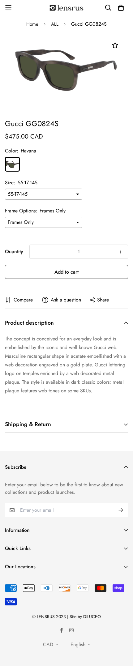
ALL (54, 24)
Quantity (14, 251)
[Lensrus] (66, 8)
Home (32, 24)
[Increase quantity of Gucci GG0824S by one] (121, 252)
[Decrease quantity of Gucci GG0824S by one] (37, 252)
